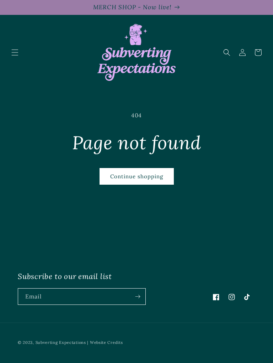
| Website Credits (105, 342)
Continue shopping (136, 176)
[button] (15, 52)
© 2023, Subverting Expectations (52, 342)
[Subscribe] (137, 296)
